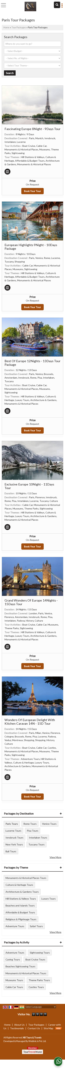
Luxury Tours (48, 898)
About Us (19, 1024)
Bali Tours (11, 851)
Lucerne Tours (13, 830)
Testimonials (17, 1028)
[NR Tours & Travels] (30, 6)
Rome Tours (30, 823)
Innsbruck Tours (14, 837)
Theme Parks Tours (39, 980)
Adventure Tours (15, 926)
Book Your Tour (32, 191)
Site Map (48, 1028)
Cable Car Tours (14, 987)
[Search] (57, 5)
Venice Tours (49, 823)
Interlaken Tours (38, 837)
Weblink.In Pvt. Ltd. (37, 1041)
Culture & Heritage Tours (19, 884)
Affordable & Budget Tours (20, 912)
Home (6, 27)
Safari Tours (36, 926)
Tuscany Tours (36, 844)
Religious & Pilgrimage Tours (21, 919)
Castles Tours (36, 987)
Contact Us (34, 1028)
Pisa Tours (32, 830)
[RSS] (58, 1028)
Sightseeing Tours (40, 952)
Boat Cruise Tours (35, 959)
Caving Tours (13, 959)
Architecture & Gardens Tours (22, 891)
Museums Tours (14, 980)
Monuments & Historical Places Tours (26, 877)
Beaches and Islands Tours (20, 905)
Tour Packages (18, 27)
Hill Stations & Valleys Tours (21, 898)
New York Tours (14, 844)
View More (55, 857)
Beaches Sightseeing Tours (20, 966)
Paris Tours (12, 823)
